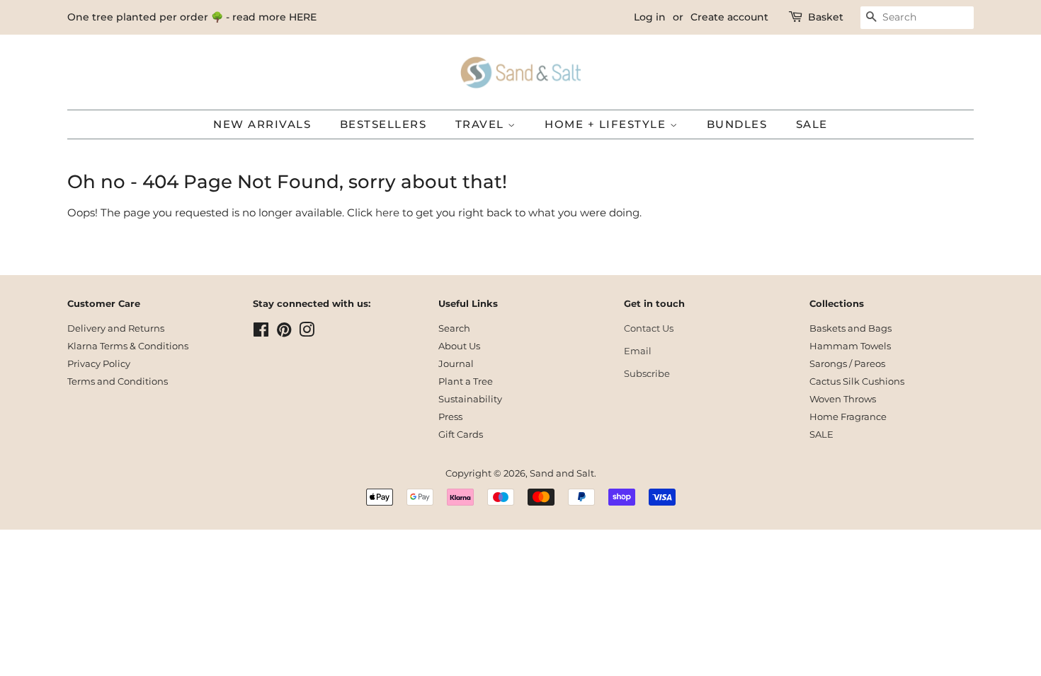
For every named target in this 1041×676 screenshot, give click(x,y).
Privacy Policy (98, 364)
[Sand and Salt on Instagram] (306, 332)
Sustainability (470, 399)
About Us (459, 346)
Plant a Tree (465, 381)
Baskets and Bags (850, 328)
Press (450, 417)
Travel (481, 124)
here (387, 212)
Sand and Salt (562, 473)
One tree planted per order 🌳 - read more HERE (192, 17)
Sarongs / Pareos (847, 364)
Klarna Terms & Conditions (127, 346)
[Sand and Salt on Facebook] (261, 332)
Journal (456, 364)
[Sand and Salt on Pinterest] (284, 332)
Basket (825, 17)
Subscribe (647, 373)
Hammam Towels (850, 346)
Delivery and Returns (115, 328)
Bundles (737, 124)
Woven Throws (842, 399)
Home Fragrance (848, 417)
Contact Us (648, 328)
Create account (729, 17)
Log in (650, 17)
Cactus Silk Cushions (856, 381)
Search (454, 328)
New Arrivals (262, 124)
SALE (812, 124)
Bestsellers (383, 124)
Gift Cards (460, 434)
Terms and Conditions (117, 381)
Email (638, 351)
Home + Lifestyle (607, 124)
